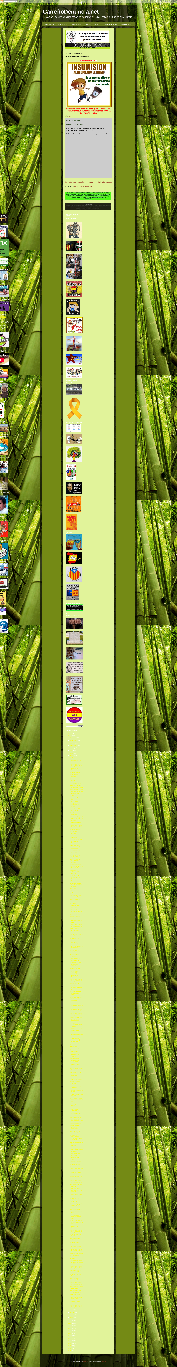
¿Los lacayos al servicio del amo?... (76, 951)
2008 (69, 1345)
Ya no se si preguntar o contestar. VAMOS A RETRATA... (76, 866)
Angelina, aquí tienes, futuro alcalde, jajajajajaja (76, 999)
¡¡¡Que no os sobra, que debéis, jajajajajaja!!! (75, 942)
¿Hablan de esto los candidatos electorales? (75, 1074)
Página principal (49, 24)
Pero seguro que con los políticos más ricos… (76, 1216)
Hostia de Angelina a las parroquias (76, 1297)
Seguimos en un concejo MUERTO (75, 1078)
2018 (69, 1320)
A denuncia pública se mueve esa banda (76, 1010)
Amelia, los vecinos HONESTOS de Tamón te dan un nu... (75, 878)
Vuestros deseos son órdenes (76, 1185)
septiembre (73, 745)
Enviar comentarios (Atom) (83, 186)
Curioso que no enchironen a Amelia (76, 1167)
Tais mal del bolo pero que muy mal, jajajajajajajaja (76, 1019)
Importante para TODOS (74, 955)
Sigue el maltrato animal (74, 984)
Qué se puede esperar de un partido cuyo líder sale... (76, 1144)
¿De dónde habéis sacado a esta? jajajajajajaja (75, 847)
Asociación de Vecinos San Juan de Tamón (76, 790)
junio (71, 753)
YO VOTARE (73, 903)
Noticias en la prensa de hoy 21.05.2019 (76, 910)
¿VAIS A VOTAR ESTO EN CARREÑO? (76, 947)
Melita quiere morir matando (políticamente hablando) (75, 971)
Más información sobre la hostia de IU (76, 1287)
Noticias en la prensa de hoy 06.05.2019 (76, 1249)
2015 (69, 1328)
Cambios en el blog (75, 822)
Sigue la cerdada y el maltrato (76, 1177)
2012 (69, 1335)
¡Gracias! (72, 1258)
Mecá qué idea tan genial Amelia (75, 1132)
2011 (69, 1338)
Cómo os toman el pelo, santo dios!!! (75, 1154)
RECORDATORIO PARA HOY (75, 769)
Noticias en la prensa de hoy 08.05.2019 (76, 1181)
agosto (72, 748)
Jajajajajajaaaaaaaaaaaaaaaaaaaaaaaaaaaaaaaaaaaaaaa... (76, 1034)
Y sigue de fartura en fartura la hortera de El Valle (76, 1262)
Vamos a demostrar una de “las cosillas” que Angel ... (76, 884)
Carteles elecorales (75, 1123)
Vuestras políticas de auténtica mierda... (76, 1245)
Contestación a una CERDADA (75, 1086)
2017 (69, 1323)
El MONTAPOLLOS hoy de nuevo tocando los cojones (76, 1119)
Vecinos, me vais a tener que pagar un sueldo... (76, 930)
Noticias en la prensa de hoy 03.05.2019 (76, 1306)
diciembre (73, 738)
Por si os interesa (75, 1002)
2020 (69, 733)
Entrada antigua (105, 182)
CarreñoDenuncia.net (71, 12)
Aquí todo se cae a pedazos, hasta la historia (75, 1172)
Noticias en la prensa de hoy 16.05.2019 (76, 1014)
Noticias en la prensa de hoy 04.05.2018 (76, 1283)
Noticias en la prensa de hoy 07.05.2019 (76, 1231)
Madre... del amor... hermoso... (75, 900)
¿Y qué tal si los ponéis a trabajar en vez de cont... (76, 1040)
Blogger (103, 1361)
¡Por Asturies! (73, 1046)
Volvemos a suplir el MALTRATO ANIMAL (76, 786)
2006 (69, 1350)
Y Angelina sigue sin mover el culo (75, 761)
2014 (69, 1330)
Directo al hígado (75, 916)
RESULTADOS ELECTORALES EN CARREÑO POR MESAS (76, 804)
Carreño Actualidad (111, 24)
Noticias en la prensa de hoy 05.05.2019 (76, 1266)
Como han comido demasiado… (75, 959)
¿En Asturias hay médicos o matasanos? (74, 1127)
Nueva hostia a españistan (74, 836)
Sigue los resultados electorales (75, 813)
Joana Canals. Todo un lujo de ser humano (75, 860)
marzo (72, 1312)
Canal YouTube (126, 24)
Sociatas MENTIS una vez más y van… (76, 1029)
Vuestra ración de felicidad (75, 1239)
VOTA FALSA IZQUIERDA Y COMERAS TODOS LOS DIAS (76, 1138)
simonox (85, 1361)
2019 (69, 735)
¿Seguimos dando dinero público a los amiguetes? (76, 1190)
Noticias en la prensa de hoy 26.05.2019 (76, 825)
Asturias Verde (76, 24)
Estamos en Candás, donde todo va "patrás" (76, 964)
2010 (69, 1340)
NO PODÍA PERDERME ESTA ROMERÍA (76, 1024)
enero (71, 1317)
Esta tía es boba (74, 1255)
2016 (69, 1325)
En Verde (88, 24)
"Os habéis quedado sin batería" (75, 896)
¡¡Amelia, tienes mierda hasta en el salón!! (76, 920)
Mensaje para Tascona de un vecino (76, 1069)
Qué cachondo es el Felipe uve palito (75, 1291)
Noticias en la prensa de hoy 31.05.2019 (76, 765)
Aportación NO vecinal (76, 1253)
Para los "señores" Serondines (75, 855)
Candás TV (97, 24)
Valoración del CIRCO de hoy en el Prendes (76, 841)
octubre (72, 743)
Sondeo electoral (74, 938)
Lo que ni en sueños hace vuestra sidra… (75, 993)
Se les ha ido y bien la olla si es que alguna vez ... (76, 1099)
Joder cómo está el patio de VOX (75, 1271)
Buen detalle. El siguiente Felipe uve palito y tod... (76, 1199)
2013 (69, 1333)
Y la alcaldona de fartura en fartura (75, 1114)
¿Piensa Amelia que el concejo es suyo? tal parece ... (76, 818)
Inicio (91, 182)
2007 (69, 1348)
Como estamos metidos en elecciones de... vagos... (75, 1054)
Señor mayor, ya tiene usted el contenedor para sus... (76, 1149)
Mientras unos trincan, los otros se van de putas (76, 1211)
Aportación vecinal (75, 757)
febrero (72, 1315)
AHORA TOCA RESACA (74, 775)
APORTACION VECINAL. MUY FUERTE (75, 872)
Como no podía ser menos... (75, 1104)
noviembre (73, 740)
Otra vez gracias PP (75, 783)
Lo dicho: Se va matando (74, 832)
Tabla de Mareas (63, 24)
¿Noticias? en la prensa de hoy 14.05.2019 (74, 1060)
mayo (71, 755)
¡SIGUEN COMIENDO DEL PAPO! (76, 1082)
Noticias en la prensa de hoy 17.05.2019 (76, 980)
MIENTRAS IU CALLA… (74, 889)
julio (71, 750)
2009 (69, 1343)
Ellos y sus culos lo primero (75, 779)
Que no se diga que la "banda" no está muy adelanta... (76, 1205)
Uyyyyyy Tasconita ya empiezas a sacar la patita (76, 1222)
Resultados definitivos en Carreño (76, 809)
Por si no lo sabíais (75, 1161)
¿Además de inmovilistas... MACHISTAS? (74, 1109)
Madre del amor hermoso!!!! (74, 1279)
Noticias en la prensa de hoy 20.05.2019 (76, 925)
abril (71, 1310)
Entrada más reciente (74, 182)
